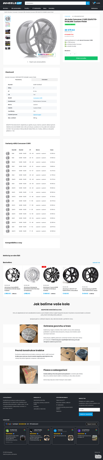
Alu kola (5, 8)
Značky (27, 8)
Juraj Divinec (86, 430)
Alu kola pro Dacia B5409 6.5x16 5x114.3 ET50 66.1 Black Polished (12, 289)
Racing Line (7, 285)
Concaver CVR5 (37, 98)
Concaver (67, 16)
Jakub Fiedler (38, 430)
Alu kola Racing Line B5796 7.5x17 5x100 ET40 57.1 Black (89, 289)
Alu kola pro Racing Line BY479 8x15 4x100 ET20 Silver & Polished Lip (31, 289)
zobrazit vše (96, 262)
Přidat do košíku (81, 58)
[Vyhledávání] (88, 3)
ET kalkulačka (37, 8)
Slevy (44, 8)
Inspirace (58, 411)
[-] (66, 53)
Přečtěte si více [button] (9, 442)
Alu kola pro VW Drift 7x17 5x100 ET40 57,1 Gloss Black (70, 289)
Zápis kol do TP (60, 400)
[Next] (100, 277)
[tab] (18, 79)
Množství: (67, 50)
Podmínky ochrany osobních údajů (41, 403)
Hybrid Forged (37, 114)
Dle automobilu (16, 8)
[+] (74, 53)
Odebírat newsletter (86, 414)
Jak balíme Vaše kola (39, 409)
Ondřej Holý (13, 430)
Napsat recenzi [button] (91, 424)
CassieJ (60, 430)
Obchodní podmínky (39, 400)
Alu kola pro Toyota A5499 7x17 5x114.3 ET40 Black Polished (50, 289)
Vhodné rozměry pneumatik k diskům (64, 408)
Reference (94, 8)
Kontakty (51, 8)
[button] (99, 436)
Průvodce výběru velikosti (63, 402)
